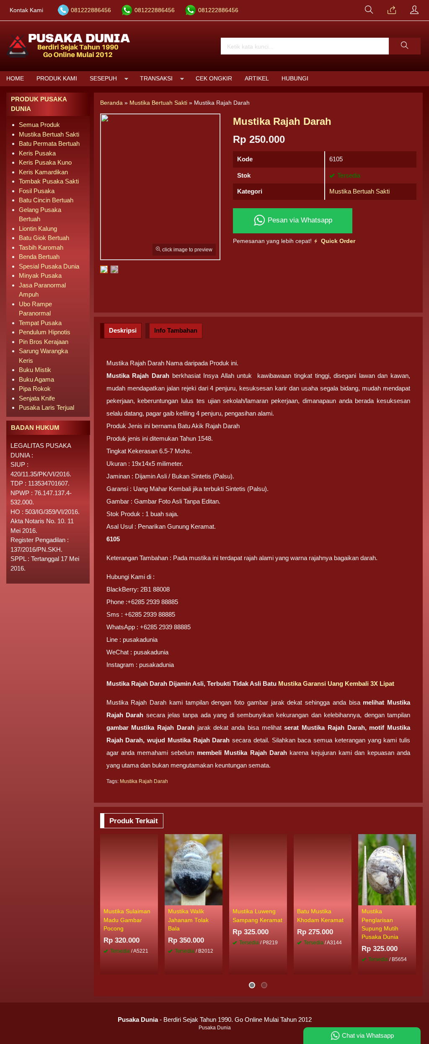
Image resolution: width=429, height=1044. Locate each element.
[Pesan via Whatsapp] (392, 10)
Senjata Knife (37, 398)
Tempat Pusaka (40, 322)
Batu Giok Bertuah (44, 237)
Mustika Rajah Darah (144, 781)
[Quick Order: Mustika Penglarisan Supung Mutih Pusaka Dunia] (411, 898)
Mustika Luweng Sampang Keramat (257, 915)
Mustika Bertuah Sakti (359, 191)
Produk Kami (56, 78)
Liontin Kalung (38, 228)
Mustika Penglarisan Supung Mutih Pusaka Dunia (380, 924)
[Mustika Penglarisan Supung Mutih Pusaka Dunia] (387, 869)
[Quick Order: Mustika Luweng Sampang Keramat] (282, 898)
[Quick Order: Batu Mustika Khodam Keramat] (346, 898)
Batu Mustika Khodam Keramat (320, 915)
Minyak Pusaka (40, 275)
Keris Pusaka (37, 153)
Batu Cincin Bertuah (46, 200)
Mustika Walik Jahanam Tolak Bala (188, 920)
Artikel (257, 78)
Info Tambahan (175, 330)
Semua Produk (39, 124)
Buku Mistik (35, 369)
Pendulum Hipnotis (44, 332)
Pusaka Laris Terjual (46, 407)
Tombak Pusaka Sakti (49, 181)
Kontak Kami (26, 10)
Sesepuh (103, 78)
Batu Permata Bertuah (49, 143)
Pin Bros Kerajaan (43, 341)
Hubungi (295, 78)
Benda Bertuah (39, 256)
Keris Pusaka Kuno (45, 162)
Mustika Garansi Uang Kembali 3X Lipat (336, 683)
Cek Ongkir (214, 78)
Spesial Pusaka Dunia (49, 266)
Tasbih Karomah (41, 247)
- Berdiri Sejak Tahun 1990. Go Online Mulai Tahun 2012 (215, 1019)
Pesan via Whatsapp (299, 220)
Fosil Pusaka (36, 190)
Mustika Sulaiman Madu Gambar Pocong (126, 920)
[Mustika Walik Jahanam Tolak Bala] (193, 869)
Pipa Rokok (35, 388)
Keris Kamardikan (43, 172)
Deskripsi (123, 330)
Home (15, 78)
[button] (405, 46)
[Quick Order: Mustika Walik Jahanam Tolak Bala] (217, 898)
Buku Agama (36, 379)
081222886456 (91, 10)
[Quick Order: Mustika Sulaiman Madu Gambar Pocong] (153, 898)
